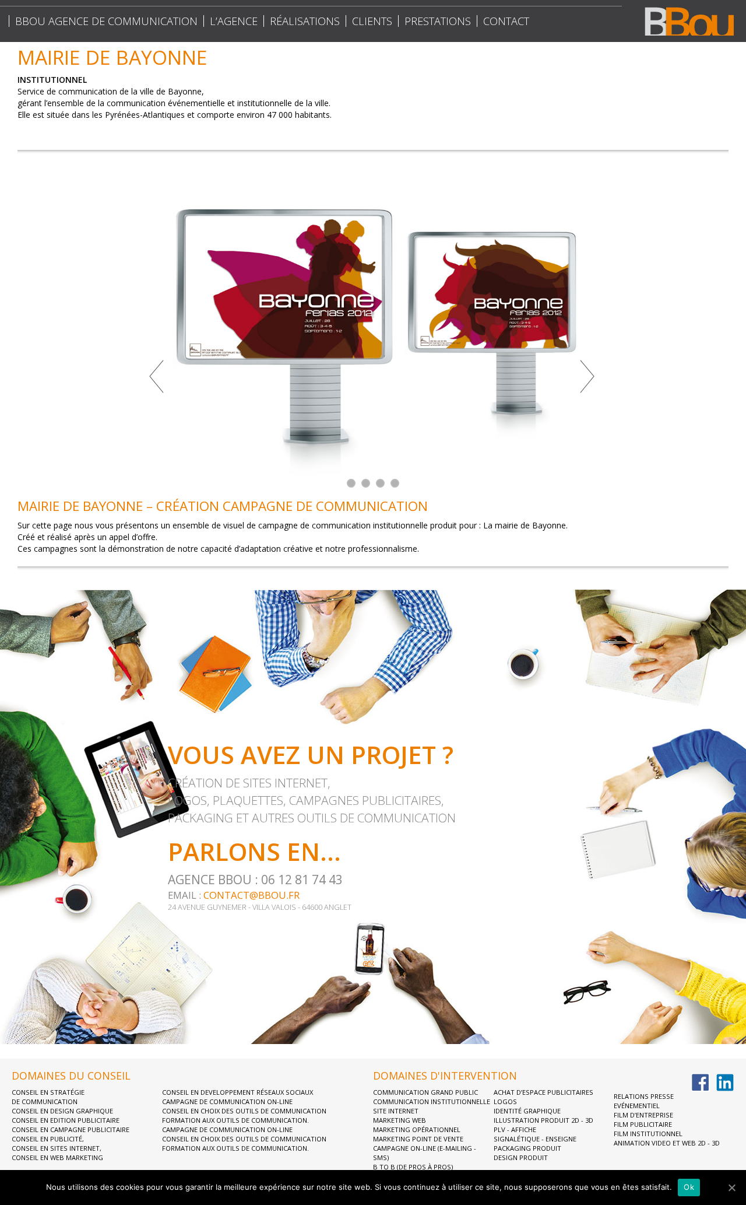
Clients (372, 21)
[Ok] (731, 1187)
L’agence (234, 21)
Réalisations (305, 21)
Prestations (437, 21)
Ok (689, 1187)
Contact (506, 21)
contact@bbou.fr (251, 895)
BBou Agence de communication (106, 21)
